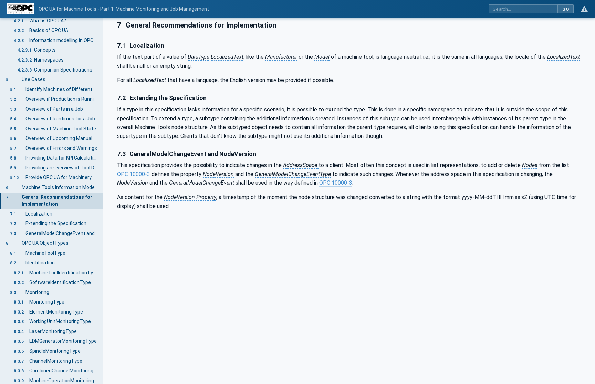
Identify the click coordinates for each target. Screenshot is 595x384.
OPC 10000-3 (133, 174)
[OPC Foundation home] (20, 8)
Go (565, 9)
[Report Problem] (584, 9)
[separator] (103, 201)
